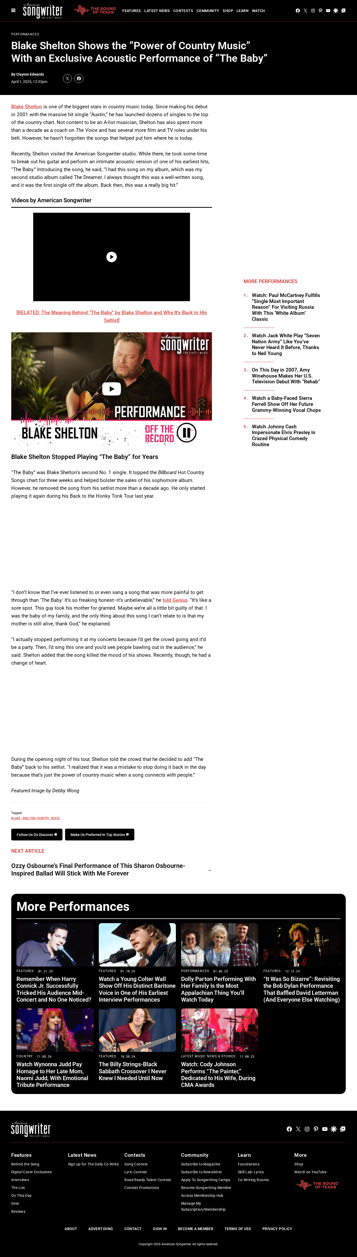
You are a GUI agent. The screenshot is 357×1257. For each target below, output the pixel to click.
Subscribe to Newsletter (201, 1172)
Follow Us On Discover (35, 835)
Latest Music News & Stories (208, 1056)
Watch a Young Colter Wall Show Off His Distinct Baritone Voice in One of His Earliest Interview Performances (137, 989)
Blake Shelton (26, 107)
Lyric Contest (135, 1172)
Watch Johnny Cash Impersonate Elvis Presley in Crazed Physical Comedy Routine (283, 435)
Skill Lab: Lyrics (251, 1172)
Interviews (20, 1180)
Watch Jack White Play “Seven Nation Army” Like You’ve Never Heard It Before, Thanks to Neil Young (286, 344)
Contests (183, 11)
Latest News (157, 11)
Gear (15, 1203)
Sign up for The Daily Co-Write (93, 1164)
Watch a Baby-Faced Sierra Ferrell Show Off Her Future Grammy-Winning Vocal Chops (286, 404)
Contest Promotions (141, 1188)
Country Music (48, 818)
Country (24, 1056)
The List (18, 1188)
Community (208, 11)
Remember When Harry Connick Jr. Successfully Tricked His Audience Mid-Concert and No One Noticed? (53, 989)
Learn (243, 11)
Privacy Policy (277, 1229)
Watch (258, 11)
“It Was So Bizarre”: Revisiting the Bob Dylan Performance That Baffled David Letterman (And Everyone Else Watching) (301, 989)
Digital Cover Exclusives (31, 1172)
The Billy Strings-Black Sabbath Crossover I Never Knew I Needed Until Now (132, 1071)
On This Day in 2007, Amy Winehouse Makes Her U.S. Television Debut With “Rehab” (286, 376)
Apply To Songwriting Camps (206, 1180)
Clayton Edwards (30, 74)
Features (131, 11)
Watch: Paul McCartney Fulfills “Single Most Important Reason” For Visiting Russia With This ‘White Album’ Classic (286, 307)
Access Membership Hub (202, 1195)
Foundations (249, 1164)
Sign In (160, 1229)
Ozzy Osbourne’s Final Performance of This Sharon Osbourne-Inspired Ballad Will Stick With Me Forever (98, 869)
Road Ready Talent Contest (147, 1180)
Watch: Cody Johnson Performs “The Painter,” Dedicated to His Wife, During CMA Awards (218, 1074)
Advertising (100, 1229)
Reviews (18, 1211)
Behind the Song (25, 1164)
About (71, 1229)
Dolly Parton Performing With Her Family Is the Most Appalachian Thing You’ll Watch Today (218, 989)
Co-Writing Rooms (253, 1180)
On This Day (21, 1195)
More (300, 1155)
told (175, 600)
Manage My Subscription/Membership (203, 1206)
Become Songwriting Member (206, 1188)
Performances (25, 34)
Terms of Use (237, 1229)
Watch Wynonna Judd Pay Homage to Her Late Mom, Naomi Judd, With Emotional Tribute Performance (52, 1074)
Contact (133, 1229)
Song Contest (136, 1164)
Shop (228, 11)
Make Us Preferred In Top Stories (98, 835)
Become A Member (195, 1229)
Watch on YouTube (310, 1172)
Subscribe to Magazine (200, 1164)
